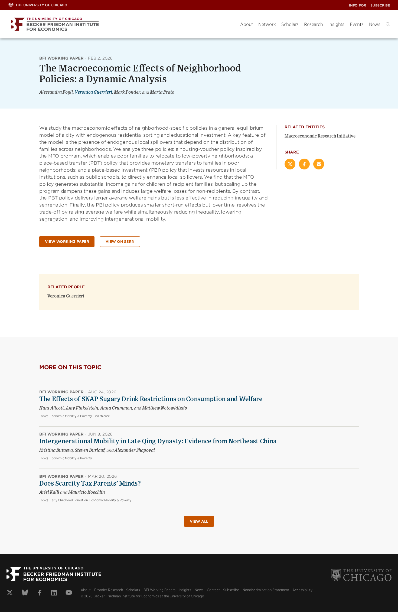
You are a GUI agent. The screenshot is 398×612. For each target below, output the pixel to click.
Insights (336, 24)
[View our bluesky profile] (25, 593)
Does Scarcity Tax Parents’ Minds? (90, 483)
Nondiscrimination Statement (266, 590)
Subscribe (380, 5)
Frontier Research (108, 590)
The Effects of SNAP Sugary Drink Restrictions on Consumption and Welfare (151, 399)
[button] (388, 24)
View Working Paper (67, 242)
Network (267, 24)
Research (313, 24)
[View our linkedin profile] (54, 593)
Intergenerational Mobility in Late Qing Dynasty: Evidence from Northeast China (158, 441)
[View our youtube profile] (69, 593)
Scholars (290, 24)
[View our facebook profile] (40, 593)
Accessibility (302, 590)
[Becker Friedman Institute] (120, 24)
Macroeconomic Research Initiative (320, 136)
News (374, 24)
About (246, 24)
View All (199, 521)
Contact (213, 590)
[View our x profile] (9, 593)
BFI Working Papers (159, 590)
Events (357, 24)
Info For (357, 5)
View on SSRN (120, 242)
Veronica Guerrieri (93, 92)
